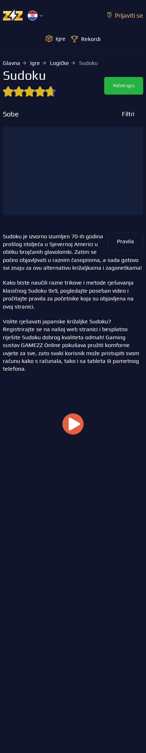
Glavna (11, 63)
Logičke (59, 63)
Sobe (11, 114)
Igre (35, 63)
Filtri (128, 114)
